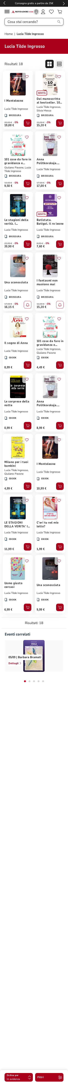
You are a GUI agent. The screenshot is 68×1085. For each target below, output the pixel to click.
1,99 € (41, 549)
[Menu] (8, 12)
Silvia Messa (44, 110)
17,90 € (40, 183)
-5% (16, 122)
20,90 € (9, 246)
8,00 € (40, 243)
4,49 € (41, 367)
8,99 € (8, 367)
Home (9, 34)
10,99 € (41, 488)
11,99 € (9, 549)
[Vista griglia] (49, 64)
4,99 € (8, 488)
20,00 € (8, 122)
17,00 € (41, 185)
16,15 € (9, 306)
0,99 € (8, 427)
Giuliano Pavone (13, 167)
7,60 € (41, 246)
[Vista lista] (59, 64)
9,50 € (8, 185)
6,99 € (8, 609)
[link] (36, 12)
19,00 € (9, 125)
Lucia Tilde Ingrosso (16, 109)
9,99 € (41, 609)
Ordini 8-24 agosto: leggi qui (34, 3)
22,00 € (8, 243)
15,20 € (41, 125)
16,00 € (40, 122)
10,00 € (8, 183)
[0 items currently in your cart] (59, 12)
